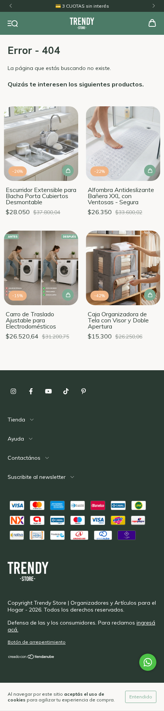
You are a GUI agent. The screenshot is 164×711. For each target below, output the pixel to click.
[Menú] (13, 23)
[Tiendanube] (31, 658)
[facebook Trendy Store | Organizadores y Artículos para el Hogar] (31, 391)
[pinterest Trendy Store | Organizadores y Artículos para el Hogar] (83, 391)
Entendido (140, 697)
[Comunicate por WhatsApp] (147, 662)
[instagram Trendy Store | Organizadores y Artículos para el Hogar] (13, 391)
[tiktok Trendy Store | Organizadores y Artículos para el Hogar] (66, 391)
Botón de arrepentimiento (37, 642)
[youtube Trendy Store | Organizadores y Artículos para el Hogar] (48, 391)
